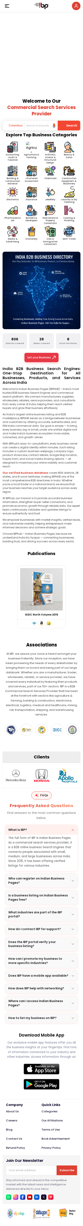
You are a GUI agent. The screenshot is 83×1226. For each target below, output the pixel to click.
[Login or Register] (76, 6)
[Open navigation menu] (7, 6)
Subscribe (67, 1170)
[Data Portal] (41, 1217)
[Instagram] (15, 1197)
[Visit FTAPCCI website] (26, 730)
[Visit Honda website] (41, 775)
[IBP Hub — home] (41, 6)
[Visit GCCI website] (11, 730)
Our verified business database (25, 473)
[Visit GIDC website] (57, 730)
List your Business (39, 357)
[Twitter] (43, 1197)
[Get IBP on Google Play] (41, 1084)
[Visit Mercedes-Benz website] (15, 775)
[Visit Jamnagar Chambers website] (72, 730)
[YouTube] (29, 1197)
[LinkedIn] (36, 1197)
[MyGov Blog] (67, 1217)
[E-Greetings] (15, 1217)
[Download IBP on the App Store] (41, 1069)
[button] (34, 623)
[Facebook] (22, 1197)
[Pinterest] (50, 1197)
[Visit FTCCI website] (42, 730)
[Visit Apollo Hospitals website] (67, 775)
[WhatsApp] (8, 1197)
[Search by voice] (54, 125)
